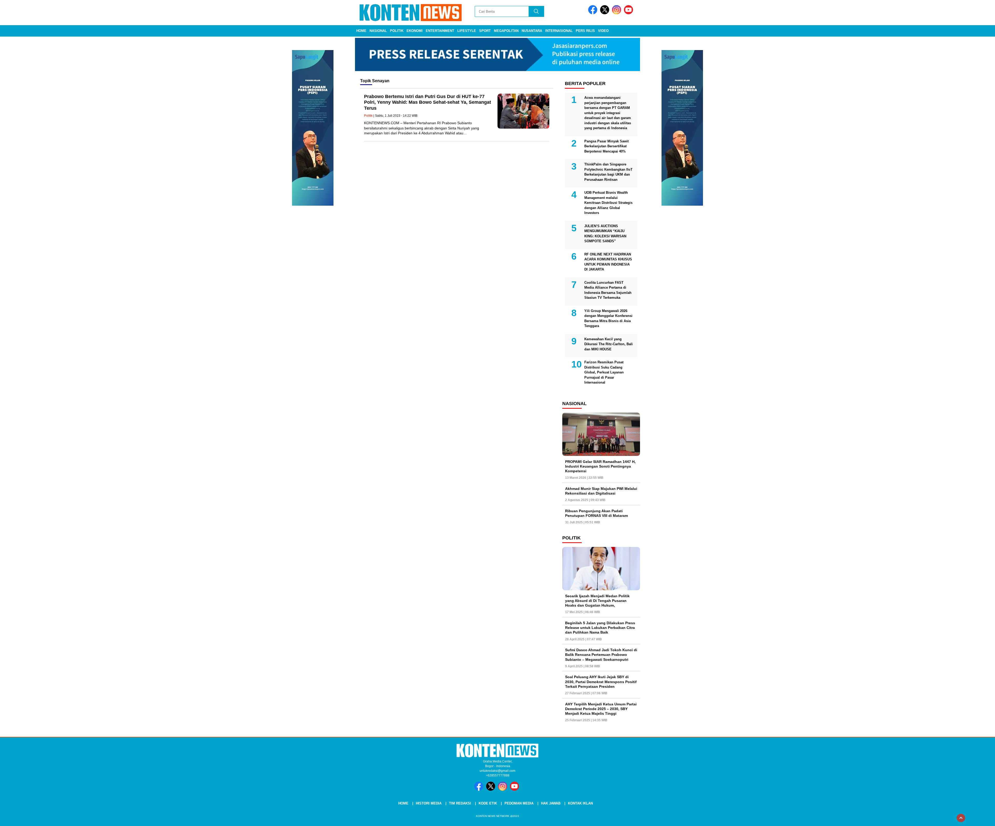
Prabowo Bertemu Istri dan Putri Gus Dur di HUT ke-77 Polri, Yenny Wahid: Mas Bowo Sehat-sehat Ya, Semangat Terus (427, 102)
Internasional (559, 31)
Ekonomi (415, 31)
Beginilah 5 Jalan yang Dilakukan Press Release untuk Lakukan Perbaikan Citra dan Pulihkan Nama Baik (600, 627)
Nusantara (532, 31)
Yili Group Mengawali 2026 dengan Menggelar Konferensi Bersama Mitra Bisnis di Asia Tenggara (608, 318)
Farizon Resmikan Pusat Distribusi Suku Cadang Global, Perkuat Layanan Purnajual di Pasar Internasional (604, 372)
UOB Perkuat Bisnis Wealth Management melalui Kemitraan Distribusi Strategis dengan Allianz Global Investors (608, 203)
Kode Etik (488, 803)
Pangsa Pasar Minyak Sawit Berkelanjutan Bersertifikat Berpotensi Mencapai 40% (606, 146)
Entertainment (440, 31)
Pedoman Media (519, 803)
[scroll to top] (961, 818)
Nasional (378, 31)
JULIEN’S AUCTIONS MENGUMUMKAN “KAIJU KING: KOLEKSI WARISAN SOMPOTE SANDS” (605, 233)
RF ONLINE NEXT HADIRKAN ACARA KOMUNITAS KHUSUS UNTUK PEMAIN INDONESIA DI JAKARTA (608, 262)
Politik (396, 31)
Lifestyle (466, 31)
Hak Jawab (550, 803)
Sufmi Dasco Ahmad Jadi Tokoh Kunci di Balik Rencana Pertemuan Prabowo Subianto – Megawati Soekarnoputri (601, 654)
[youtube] (629, 13)
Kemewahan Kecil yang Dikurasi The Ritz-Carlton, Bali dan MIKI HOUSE (608, 344)
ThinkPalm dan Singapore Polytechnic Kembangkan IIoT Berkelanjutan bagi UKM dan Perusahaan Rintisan (608, 172)
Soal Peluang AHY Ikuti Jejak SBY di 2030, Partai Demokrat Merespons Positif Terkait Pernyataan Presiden (601, 681)
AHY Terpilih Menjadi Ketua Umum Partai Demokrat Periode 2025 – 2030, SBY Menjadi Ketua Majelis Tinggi (601, 709)
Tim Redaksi (460, 803)
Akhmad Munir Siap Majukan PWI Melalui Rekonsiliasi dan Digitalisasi (601, 491)
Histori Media (429, 803)
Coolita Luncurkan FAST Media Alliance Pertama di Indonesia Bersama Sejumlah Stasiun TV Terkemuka (607, 290)
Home (361, 31)
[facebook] (593, 13)
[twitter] (605, 13)
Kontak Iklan (580, 803)
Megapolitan (506, 31)
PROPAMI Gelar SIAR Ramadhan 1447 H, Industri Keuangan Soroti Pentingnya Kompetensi (600, 466)
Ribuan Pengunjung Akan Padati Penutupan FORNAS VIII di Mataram (596, 513)
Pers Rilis (585, 31)
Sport (485, 31)
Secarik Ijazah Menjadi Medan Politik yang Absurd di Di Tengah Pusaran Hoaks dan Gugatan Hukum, (597, 600)
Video (603, 31)
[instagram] (617, 13)
